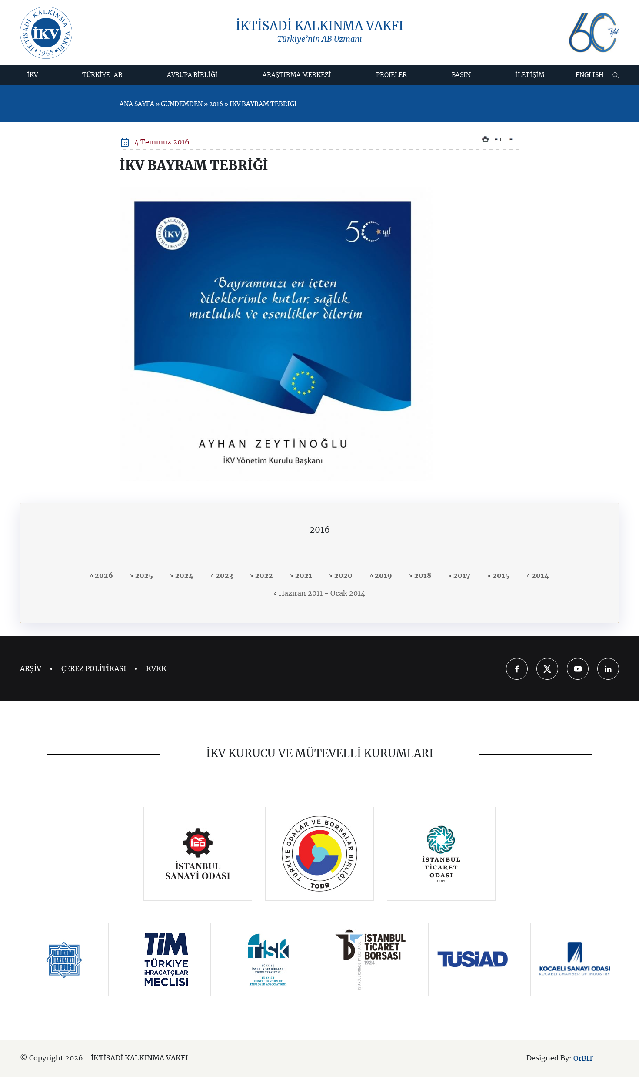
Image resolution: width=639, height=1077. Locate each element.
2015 (500, 575)
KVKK (156, 668)
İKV (32, 75)
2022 (263, 575)
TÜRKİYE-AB (102, 75)
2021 (302, 575)
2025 (143, 575)
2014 (539, 575)
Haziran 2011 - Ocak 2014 (321, 593)
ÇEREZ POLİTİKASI (93, 668)
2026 (103, 575)
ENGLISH (590, 75)
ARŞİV (30, 668)
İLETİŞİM (530, 75)
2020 (343, 575)
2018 (422, 575)
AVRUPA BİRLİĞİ (192, 75)
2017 (461, 575)
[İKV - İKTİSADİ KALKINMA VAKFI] (46, 33)
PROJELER (391, 75)
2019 (382, 575)
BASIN (461, 75)
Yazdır (485, 139)
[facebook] (517, 669)
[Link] (198, 853)
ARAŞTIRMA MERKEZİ (297, 75)
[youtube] (578, 669)
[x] (547, 669)
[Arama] (615, 75)
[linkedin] (608, 669)
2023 (223, 575)
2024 (183, 575)
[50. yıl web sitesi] (593, 33)
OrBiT (583, 1058)
